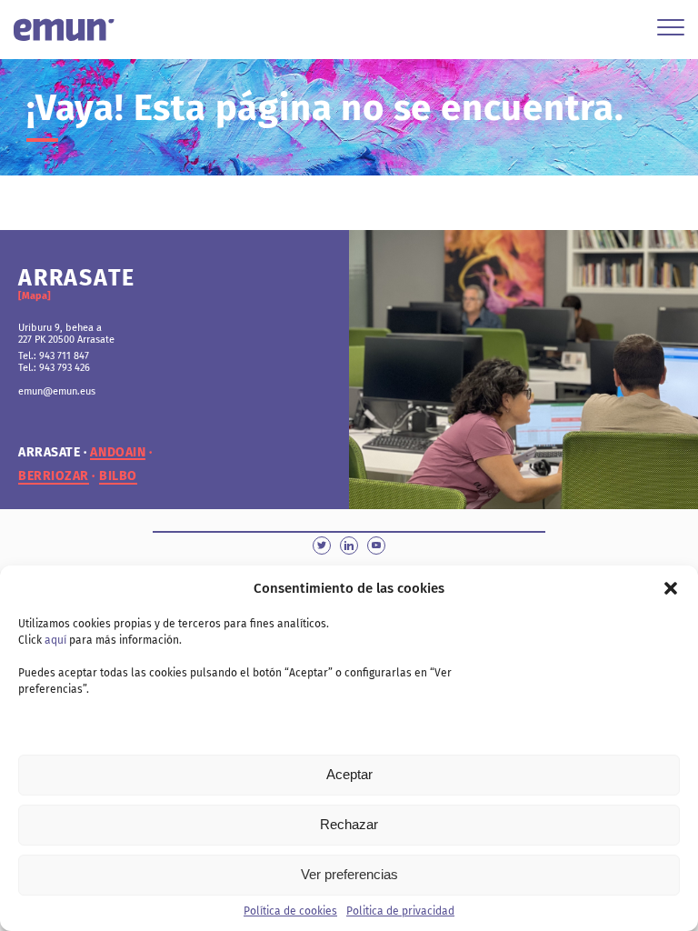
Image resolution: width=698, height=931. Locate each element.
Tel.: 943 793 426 (54, 368)
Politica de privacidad (400, 911)
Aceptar (349, 774)
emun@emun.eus (56, 391)
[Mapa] (34, 296)
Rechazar (349, 824)
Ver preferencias (349, 874)
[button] (671, 588)
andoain (117, 452)
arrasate (49, 452)
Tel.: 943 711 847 (53, 356)
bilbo (118, 476)
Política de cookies (290, 911)
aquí (55, 640)
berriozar (53, 476)
